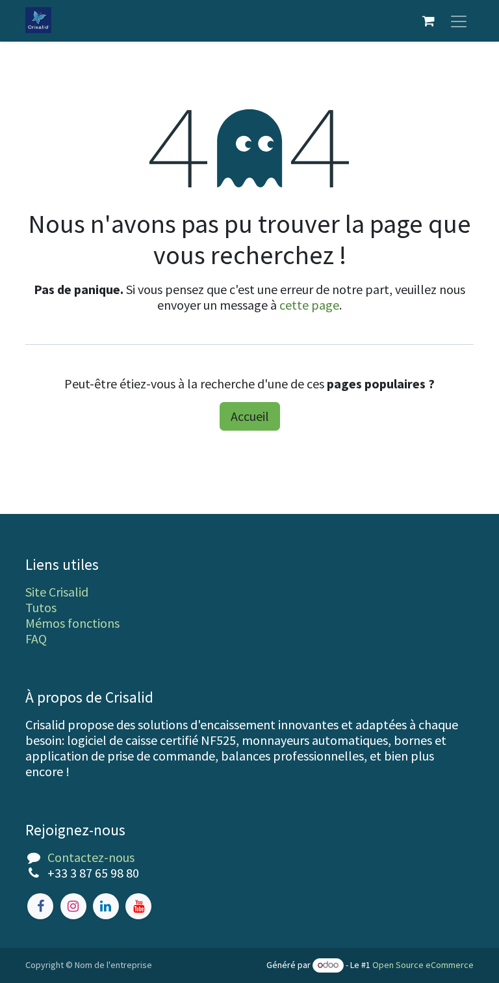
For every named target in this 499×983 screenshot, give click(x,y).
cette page (309, 305)
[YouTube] (138, 906)
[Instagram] (73, 906)
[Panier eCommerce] (428, 20)
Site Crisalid (56, 592)
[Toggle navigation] (459, 20)
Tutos (41, 607)
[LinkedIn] (106, 906)
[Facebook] (40, 906)
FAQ (36, 638)
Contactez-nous (90, 857)
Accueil (250, 416)
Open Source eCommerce (423, 965)
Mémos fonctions (72, 623)
